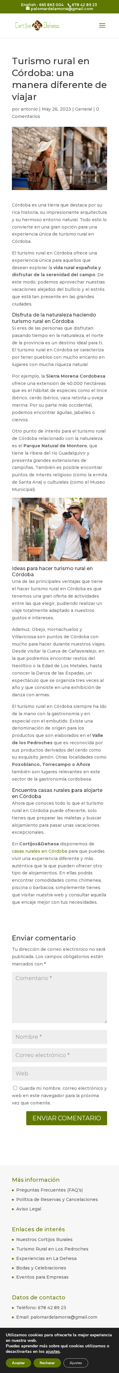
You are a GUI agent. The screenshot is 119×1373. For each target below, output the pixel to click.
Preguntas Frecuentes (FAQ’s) (49, 1190)
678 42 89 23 (52, 1307)
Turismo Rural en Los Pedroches (52, 1249)
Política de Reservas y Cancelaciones (57, 1199)
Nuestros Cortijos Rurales (44, 1239)
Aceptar (18, 1362)
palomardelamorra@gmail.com (64, 1317)
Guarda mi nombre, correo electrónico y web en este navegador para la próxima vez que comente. (59, 1096)
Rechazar (47, 1362)
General (83, 109)
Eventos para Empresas (42, 1277)
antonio (29, 109)
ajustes (53, 1351)
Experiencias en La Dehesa (46, 1258)
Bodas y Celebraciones (41, 1268)
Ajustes (76, 1362)
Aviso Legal (28, 1209)
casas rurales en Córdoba (39, 851)
